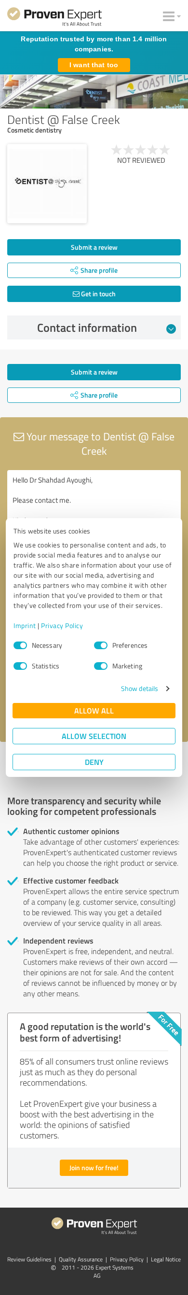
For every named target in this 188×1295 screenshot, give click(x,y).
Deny (94, 761)
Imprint (24, 625)
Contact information (87, 327)
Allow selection (94, 735)
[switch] (100, 645)
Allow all (94, 710)
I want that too (93, 65)
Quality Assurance (81, 1259)
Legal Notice (166, 1259)
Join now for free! (94, 1167)
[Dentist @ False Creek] (47, 183)
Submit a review (94, 247)
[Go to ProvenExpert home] (54, 18)
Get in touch (98, 293)
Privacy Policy (62, 625)
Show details (139, 688)
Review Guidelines (29, 1259)
